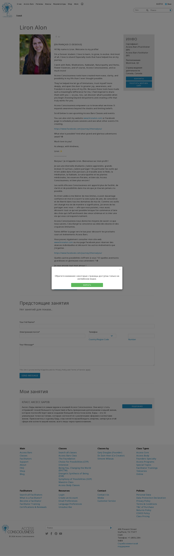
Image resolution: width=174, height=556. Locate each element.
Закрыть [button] (87, 285)
